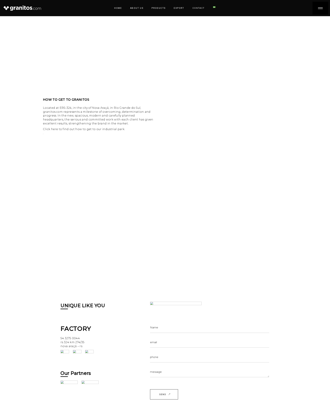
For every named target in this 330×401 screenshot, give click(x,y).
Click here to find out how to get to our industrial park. (84, 129)
